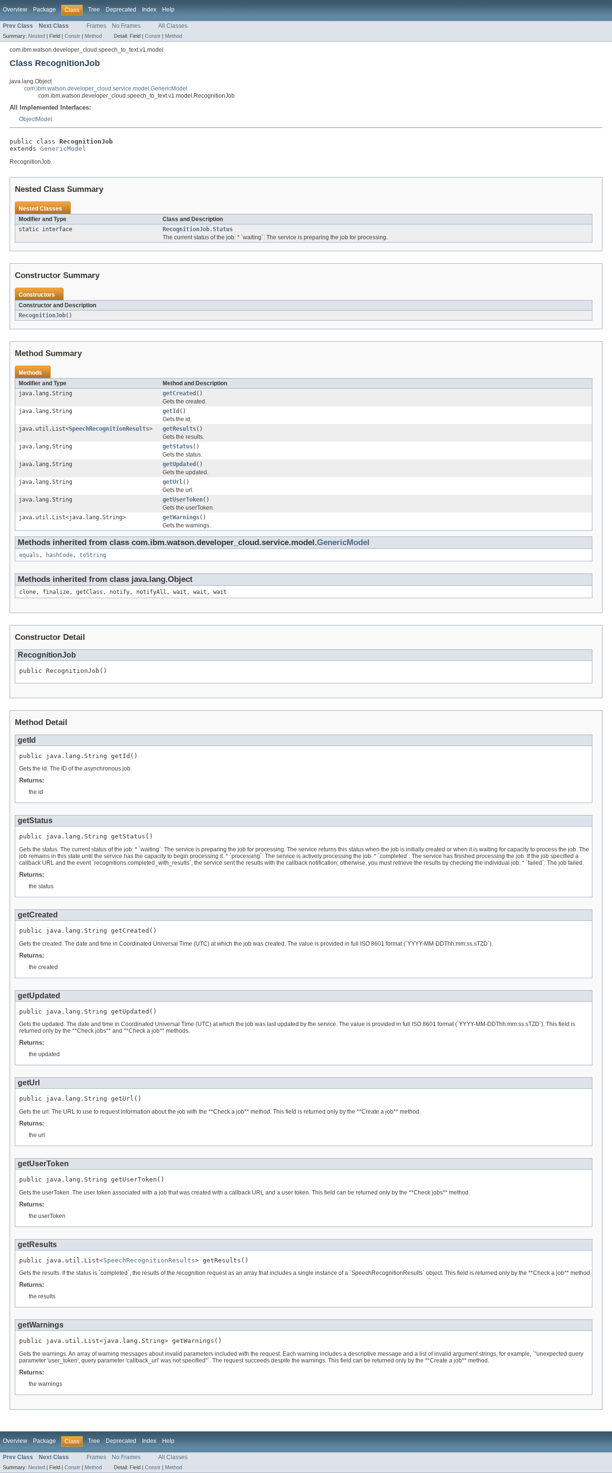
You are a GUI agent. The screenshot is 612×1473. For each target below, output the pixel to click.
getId (171, 411)
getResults (179, 428)
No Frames (126, 25)
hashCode (59, 555)
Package (44, 9)
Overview (15, 9)
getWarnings (181, 517)
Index (149, 9)
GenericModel (63, 148)
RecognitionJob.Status (198, 229)
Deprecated (121, 9)
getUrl (173, 482)
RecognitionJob (42, 315)
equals (29, 555)
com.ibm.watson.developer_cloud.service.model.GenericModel (105, 88)
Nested (36, 36)
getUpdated (179, 464)
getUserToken (183, 499)
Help (168, 9)
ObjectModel (35, 119)
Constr (72, 36)
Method (93, 36)
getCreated (179, 393)
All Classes (172, 25)
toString (92, 555)
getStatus (178, 446)
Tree (94, 9)
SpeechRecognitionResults (109, 428)
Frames (96, 25)
